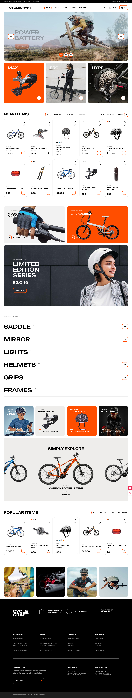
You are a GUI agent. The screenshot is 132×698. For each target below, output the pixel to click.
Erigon (8, 146)
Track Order (99, 645)
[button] (11, 36)
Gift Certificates (46, 641)
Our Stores (71, 641)
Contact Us (99, 643)
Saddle (17, 326)
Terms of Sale (18, 641)
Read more (48, 193)
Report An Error (100, 650)
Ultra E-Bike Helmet (116, 148)
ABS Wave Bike (12, 148)
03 (71, 55)
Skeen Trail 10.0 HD (66, 488)
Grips (13, 377)
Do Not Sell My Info (20, 645)
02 (66, 55)
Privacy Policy (18, 638)
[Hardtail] (113, 421)
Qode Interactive (24, 694)
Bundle (33, 150)
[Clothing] (82, 421)
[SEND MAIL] (41, 681)
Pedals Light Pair (14, 188)
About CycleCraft (73, 638)
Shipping (36, 1)
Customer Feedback (74, 648)
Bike (7, 548)
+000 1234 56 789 (24, 1)
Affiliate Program (73, 650)
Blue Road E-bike (13, 546)
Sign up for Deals (46, 648)
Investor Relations (20, 650)
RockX (58, 145)
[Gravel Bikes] (19, 421)
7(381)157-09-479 (73, 671)
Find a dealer (115, 1)
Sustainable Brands (47, 645)
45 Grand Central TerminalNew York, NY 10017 (77, 674)
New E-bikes (28, 35)
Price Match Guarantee (48, 643)
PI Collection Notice (20, 643)
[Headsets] (50, 421)
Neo (57, 543)
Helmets (20, 364)
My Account (99, 638)
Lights (16, 352)
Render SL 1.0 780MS (91, 546)
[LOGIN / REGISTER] (110, 7)
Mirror (17, 339)
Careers (70, 643)
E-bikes (4, 491)
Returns (98, 648)
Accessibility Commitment (22, 648)
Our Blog (70, 645)
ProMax (4, 485)
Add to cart (39, 98)
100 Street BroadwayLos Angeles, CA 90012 (103, 674)
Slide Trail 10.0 (89, 148)
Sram (83, 185)
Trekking (110, 150)
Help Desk (98, 641)
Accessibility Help (46, 650)
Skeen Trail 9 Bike (64, 188)
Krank (33, 146)
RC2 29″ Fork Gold (39, 188)
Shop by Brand (45, 638)
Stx (7, 186)
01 (61, 55)
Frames (18, 390)
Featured (9, 150)
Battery (34, 549)
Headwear (60, 549)
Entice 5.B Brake (39, 148)
